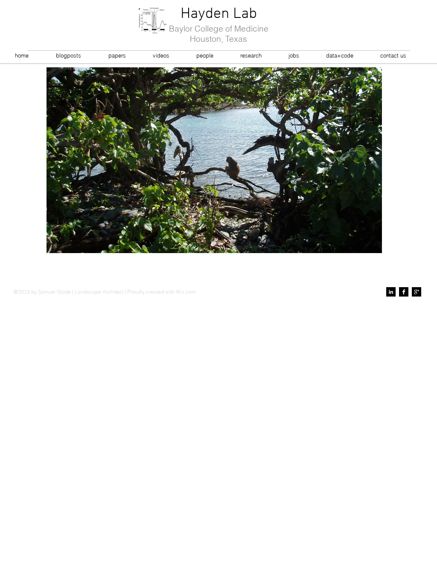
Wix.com (186, 291)
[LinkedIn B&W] (391, 292)
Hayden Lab (219, 14)
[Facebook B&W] (403, 292)
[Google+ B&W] (416, 292)
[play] (364, 245)
